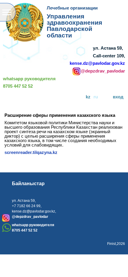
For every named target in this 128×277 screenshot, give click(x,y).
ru (95, 97)
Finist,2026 (116, 244)
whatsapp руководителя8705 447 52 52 (29, 82)
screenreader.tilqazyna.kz (30, 152)
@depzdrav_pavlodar (103, 71)
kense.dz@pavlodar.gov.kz (97, 63)
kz (88, 97)
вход (118, 97)
